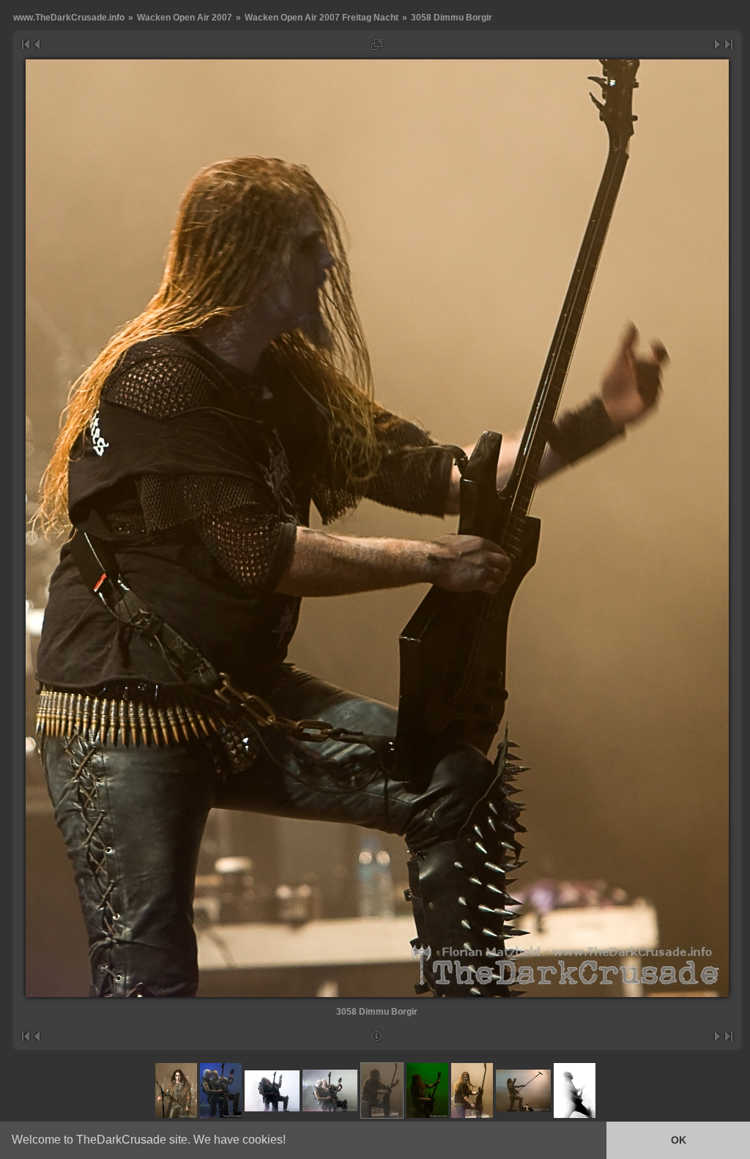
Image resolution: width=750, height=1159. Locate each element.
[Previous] (36, 44)
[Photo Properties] (377, 1036)
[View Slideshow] (377, 44)
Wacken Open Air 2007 (184, 17)
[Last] (729, 44)
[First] (25, 44)
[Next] (718, 44)
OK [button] (678, 1140)
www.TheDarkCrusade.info (69, 17)
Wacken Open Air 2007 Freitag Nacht (321, 17)
